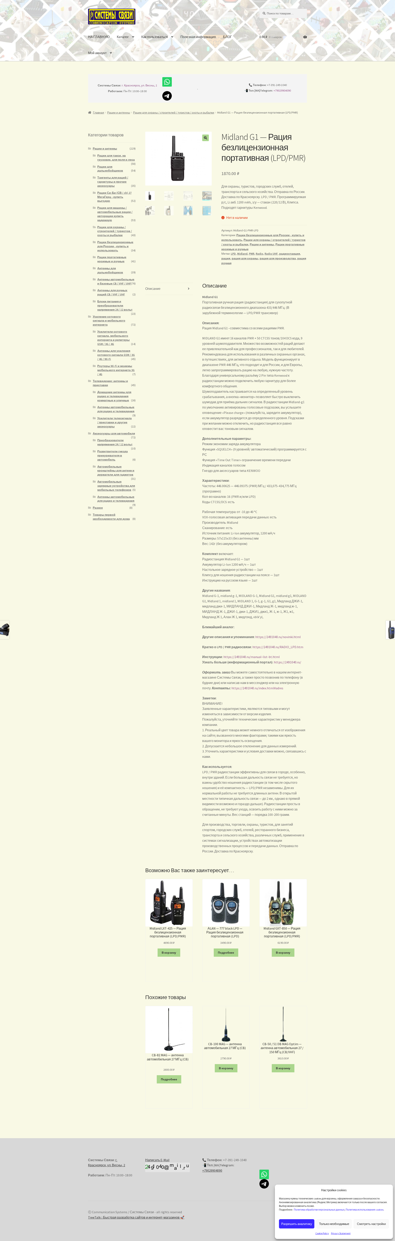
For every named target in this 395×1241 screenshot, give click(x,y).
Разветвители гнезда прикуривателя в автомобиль (112, 455)
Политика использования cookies (364, 1209)
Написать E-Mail (157, 1160)
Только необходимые (334, 1224)
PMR (251, 253)
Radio (259, 253)
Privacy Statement (341, 1233)
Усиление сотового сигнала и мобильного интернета (109, 321)
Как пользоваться (154, 37)
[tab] (169, 289)
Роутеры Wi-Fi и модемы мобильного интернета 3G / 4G (116, 370)
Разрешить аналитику (296, 1224)
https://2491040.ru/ (287, 662)
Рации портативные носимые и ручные (111, 259)
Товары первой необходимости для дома (111, 517)
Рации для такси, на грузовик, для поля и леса (116, 157)
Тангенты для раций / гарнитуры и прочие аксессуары (112, 182)
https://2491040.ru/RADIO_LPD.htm (277, 647)
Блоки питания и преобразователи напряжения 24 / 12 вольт (114, 305)
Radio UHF (271, 253)
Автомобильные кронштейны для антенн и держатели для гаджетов (115, 471)
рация (225, 258)
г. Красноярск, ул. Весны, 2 (139, 85)
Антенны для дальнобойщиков (110, 270)
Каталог (123, 37)
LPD (233, 253)
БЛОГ (227, 37)
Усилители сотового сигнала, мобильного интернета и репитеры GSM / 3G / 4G (113, 338)
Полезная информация (198, 37)
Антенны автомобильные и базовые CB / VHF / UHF (115, 281)
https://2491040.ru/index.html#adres (257, 688)
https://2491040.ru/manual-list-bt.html (251, 657)
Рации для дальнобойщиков (110, 169)
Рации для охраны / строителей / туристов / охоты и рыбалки (173, 112)
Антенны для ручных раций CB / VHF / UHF (112, 292)
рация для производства (278, 258)
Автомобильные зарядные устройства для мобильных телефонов (116, 486)
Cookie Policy (322, 1233)
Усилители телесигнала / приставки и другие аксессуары (114, 422)
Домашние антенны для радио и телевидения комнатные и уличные (114, 396)
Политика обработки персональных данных (319, 1209)
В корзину (169, 952)
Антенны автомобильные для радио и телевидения (115, 409)
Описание (152, 289)
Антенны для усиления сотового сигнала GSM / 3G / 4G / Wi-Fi (116, 355)
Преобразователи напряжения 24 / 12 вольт (114, 442)
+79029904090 (282, 90)
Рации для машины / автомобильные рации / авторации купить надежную (114, 214)
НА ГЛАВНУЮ (99, 37)
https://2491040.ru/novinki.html (278, 637)
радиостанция (289, 253)
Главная (98, 112)
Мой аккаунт (97, 53)
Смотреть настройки (371, 1224)
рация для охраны (245, 258)
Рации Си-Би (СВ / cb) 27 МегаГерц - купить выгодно (114, 197)
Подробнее (226, 952)
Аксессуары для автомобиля (114, 433)
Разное (98, 508)
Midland (242, 253)
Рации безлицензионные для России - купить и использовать (115, 246)
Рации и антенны (118, 112)
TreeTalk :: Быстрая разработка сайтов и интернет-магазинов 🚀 (136, 1217)
